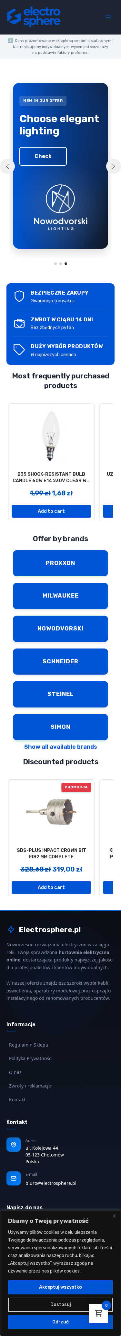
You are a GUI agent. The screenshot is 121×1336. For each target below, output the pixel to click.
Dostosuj (60, 1304)
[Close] (114, 1216)
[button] (55, 263)
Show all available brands (60, 746)
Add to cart (51, 511)
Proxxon (60, 563)
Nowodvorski (60, 628)
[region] (60, 1273)
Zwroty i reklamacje (30, 1086)
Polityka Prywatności (31, 1058)
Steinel (60, 693)
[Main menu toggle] (108, 17)
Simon (60, 726)
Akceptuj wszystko (60, 1287)
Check (43, 156)
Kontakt (17, 1100)
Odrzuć (60, 1322)
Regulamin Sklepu (28, 1045)
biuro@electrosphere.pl (50, 1183)
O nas (15, 1072)
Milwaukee (61, 595)
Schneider (60, 661)
